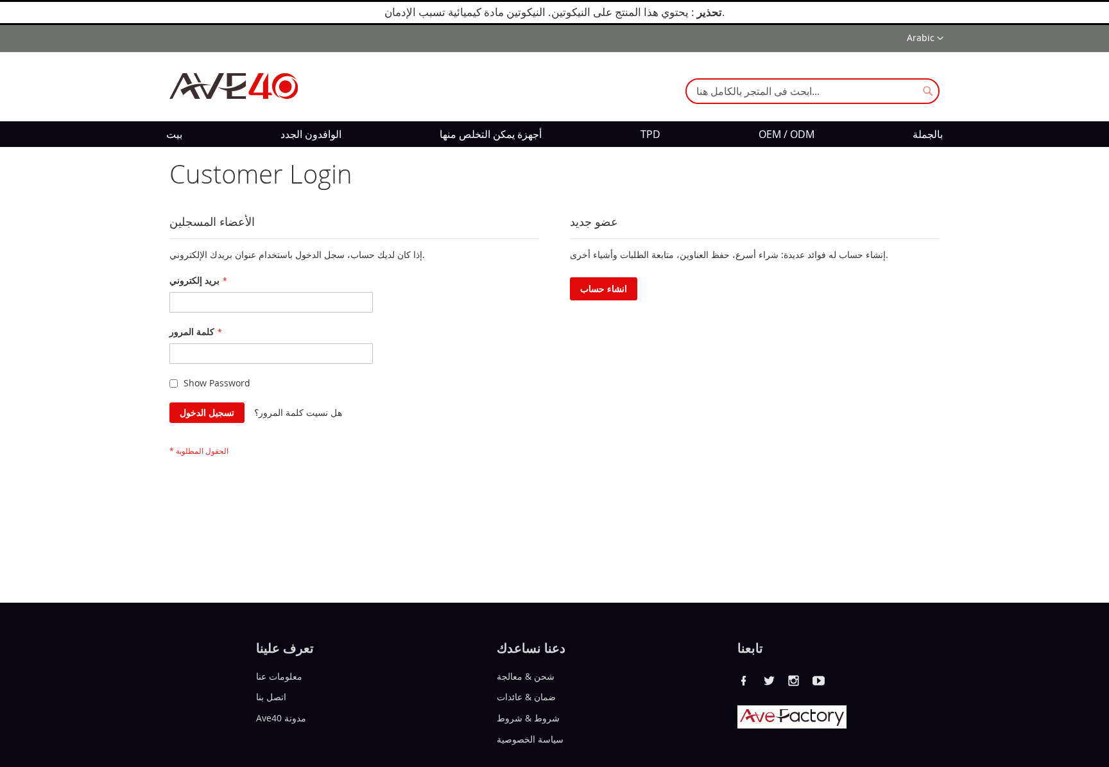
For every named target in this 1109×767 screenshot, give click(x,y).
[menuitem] (174, 134)
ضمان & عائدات (526, 697)
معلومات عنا (279, 675)
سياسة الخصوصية (530, 739)
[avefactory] (792, 725)
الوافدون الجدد (310, 134)
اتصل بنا (271, 697)
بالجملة (928, 134)
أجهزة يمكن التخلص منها (491, 134)
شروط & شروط (528, 718)
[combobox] (812, 91)
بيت (174, 134)
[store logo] (233, 86)
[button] (925, 38)
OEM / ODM (786, 134)
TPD (650, 134)
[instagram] (793, 680)
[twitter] (768, 680)
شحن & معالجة (525, 675)
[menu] (554, 134)
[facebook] (743, 680)
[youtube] (818, 680)
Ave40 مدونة (281, 718)
